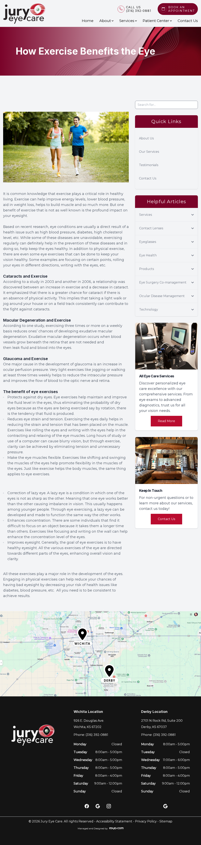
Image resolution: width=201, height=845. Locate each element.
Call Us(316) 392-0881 (138, 9)
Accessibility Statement (114, 821)
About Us (146, 138)
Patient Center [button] (156, 20)
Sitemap (165, 821)
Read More (166, 421)
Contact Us (188, 20)
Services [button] (126, 20)
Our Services (149, 152)
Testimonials (148, 165)
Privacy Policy (146, 821)
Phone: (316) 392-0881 (91, 735)
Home (87, 20)
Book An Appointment (181, 9)
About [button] (105, 20)
